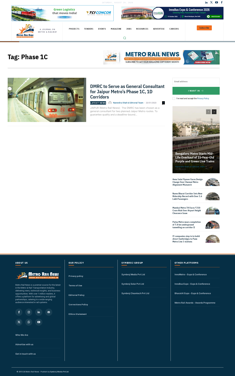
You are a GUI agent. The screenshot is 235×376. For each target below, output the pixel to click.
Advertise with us (24, 344)
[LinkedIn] (206, 2)
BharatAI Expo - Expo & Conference (193, 293)
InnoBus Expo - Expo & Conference (192, 284)
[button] (125, 38)
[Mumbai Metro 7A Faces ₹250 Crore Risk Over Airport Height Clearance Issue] (212, 213)
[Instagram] (28, 312)
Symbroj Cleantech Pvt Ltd (135, 293)
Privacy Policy (203, 98)
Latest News (98, 103)
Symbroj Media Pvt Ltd (133, 274)
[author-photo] (110, 102)
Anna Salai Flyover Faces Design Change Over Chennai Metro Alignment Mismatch (187, 182)
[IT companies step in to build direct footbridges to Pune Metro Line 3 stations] (212, 242)
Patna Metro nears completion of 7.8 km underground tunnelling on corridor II (186, 224)
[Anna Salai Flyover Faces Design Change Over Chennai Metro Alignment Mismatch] (212, 185)
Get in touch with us (25, 354)
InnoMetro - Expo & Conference (191, 274)
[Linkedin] (38, 312)
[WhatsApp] (28, 322)
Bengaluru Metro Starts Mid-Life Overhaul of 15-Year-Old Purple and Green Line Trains (194, 157)
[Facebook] (221, 2)
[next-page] (214, 111)
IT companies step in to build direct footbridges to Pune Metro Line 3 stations (186, 239)
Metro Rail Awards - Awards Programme (195, 302)
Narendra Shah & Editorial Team (128, 103)
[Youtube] (216, 2)
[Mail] (48, 312)
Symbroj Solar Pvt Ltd (132, 284)
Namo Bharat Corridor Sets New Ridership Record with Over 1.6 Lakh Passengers (187, 196)
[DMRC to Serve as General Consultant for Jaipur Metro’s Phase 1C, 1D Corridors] (47, 101)
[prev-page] (208, 111)
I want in (194, 91)
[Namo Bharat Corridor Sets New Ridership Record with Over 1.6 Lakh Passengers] (212, 199)
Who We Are (21, 335)
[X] (18, 322)
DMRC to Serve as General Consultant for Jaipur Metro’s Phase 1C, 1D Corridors (127, 91)
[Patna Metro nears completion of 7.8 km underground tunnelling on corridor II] (212, 228)
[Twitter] (211, 2)
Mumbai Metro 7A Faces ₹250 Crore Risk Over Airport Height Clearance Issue (186, 210)
